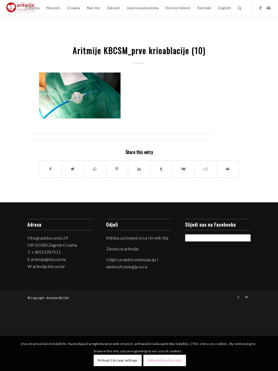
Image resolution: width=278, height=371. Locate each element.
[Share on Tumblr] (161, 169)
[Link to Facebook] (260, 8)
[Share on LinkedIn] (139, 169)
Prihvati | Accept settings (118, 360)
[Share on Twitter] (73, 169)
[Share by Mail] (228, 169)
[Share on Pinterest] (117, 169)
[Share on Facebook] (50, 169)
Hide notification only (164, 360)
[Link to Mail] (268, 8)
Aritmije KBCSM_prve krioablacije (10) (139, 50)
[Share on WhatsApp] (95, 169)
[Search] (239, 8)
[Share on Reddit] (206, 169)
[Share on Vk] (183, 169)
